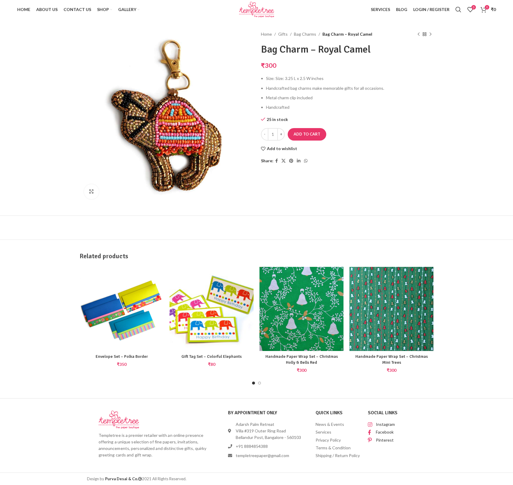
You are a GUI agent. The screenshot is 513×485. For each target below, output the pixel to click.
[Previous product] (419, 34)
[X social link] (283, 161)
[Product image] (122, 309)
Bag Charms (305, 34)
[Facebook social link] (276, 161)
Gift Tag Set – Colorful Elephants (211, 356)
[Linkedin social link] (298, 161)
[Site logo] (256, 9)
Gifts (283, 34)
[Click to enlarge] (91, 191)
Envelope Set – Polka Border (122, 356)
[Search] (458, 9)
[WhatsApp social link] (305, 161)
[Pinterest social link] (291, 161)
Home (266, 34)
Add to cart (307, 134)
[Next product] (430, 34)
